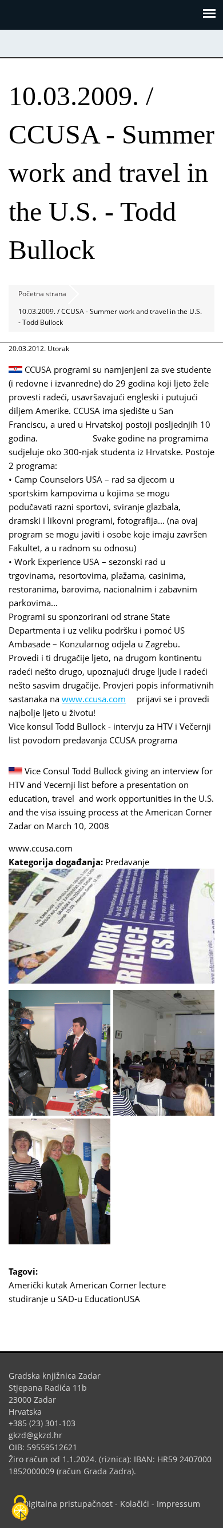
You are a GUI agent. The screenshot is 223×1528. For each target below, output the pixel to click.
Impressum (178, 1503)
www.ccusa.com (98, 699)
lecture (152, 1285)
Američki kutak (38, 1285)
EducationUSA (112, 1298)
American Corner (103, 1285)
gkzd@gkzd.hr (40, 1435)
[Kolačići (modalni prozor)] (20, 1508)
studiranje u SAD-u (45, 1298)
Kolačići (134, 1503)
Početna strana (42, 294)
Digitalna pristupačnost (68, 1503)
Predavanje (127, 862)
